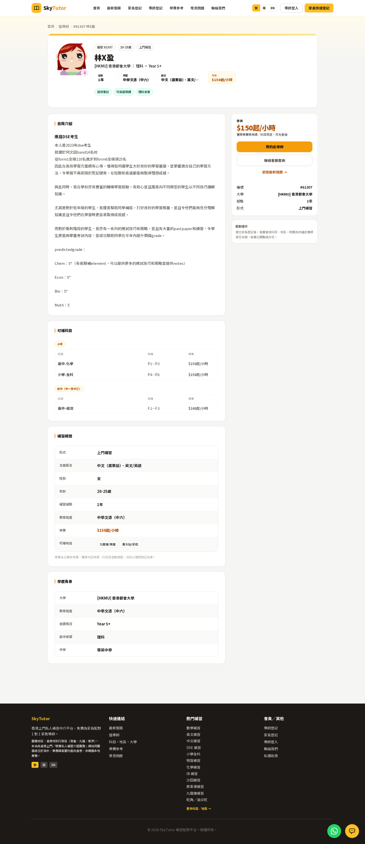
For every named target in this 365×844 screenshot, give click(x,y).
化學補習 (193, 767)
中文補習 (193, 740)
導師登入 (291, 7)
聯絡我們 (218, 7)
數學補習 (193, 727)
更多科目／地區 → (198, 808)
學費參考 (176, 7)
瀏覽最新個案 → (274, 171)
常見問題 (197, 7)
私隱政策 (271, 755)
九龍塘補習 (195, 793)
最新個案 (114, 7)
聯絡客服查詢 (274, 160)
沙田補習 (193, 779)
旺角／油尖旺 (196, 799)
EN (273, 8)
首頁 (96, 7)
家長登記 (135, 7)
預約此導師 (274, 146)
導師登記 (156, 7)
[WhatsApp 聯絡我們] (334, 831)
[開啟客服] (352, 831)
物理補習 (193, 760)
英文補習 (193, 734)
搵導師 (64, 26)
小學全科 (193, 753)
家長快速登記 (319, 7)
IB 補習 (192, 773)
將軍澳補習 (195, 786)
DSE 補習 (193, 747)
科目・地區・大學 (123, 741)
